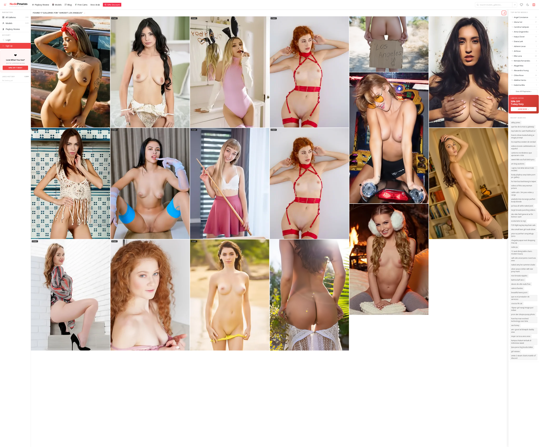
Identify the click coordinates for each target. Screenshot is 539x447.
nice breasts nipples (519, 275)
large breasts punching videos (523, 210)
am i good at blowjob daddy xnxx (522, 330)
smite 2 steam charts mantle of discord (523, 356)
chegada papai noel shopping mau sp (523, 241)
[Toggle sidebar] (534, 5)
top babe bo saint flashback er (523, 131)
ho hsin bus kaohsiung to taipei (523, 181)
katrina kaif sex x (517, 280)
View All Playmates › (524, 91)
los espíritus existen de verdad (523, 142)
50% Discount (113, 4)
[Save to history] (107, 19)
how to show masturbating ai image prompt (522, 136)
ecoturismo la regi (518, 221)
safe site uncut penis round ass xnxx (523, 259)
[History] (521, 5)
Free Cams (82, 4)
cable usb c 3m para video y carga (522, 193)
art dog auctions (517, 163)
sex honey (515, 325)
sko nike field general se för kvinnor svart (522, 215)
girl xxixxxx (515, 351)
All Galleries (17, 17)
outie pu (514, 247)
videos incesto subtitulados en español (523, 147)
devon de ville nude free (520, 284)
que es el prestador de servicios (520, 297)
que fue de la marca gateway (522, 126)
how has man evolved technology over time (519, 319)
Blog (69, 4)
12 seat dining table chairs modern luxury (521, 252)
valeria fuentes (517, 288)
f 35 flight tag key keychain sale (523, 225)
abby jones (515, 122)
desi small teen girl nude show (523, 229)
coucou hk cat (516, 303)
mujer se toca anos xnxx (520, 336)
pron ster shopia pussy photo (523, 314)
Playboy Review (42, 4)
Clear (26, 76)
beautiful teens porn (519, 292)
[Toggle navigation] (5, 5)
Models (58, 4)
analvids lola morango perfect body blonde (523, 200)
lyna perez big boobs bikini (522, 347)
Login (8, 40)
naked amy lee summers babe (523, 264)
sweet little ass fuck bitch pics (522, 159)
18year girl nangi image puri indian (522, 308)
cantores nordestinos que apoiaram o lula (521, 153)
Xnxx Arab (95, 4)
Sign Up (9, 45)
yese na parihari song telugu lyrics (522, 234)
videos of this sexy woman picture (521, 186)
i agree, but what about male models (522, 169)
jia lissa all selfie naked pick (522, 205)
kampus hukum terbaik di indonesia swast (521, 341)
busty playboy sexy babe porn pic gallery (523, 175)
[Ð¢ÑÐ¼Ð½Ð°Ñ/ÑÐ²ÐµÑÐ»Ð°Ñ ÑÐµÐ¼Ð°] (528, 5)
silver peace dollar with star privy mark (522, 270)
